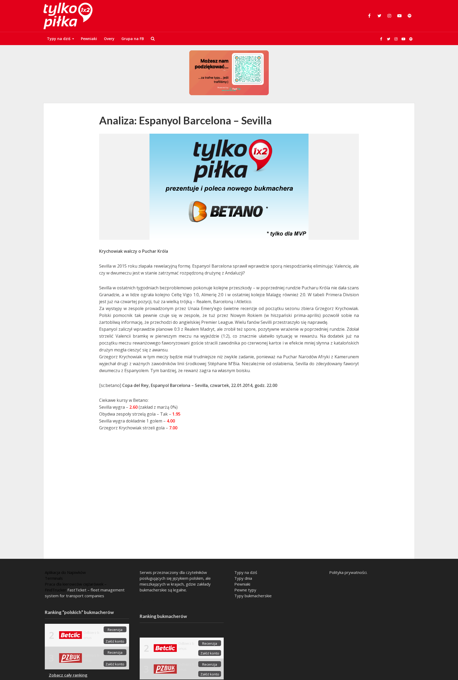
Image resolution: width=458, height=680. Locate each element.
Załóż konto (114, 641)
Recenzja (115, 629)
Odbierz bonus (91, 635)
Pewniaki (89, 38)
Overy (109, 38)
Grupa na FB (132, 38)
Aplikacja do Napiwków (65, 572)
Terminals (54, 578)
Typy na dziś (59, 38)
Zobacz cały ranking (68, 675)
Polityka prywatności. (348, 572)
